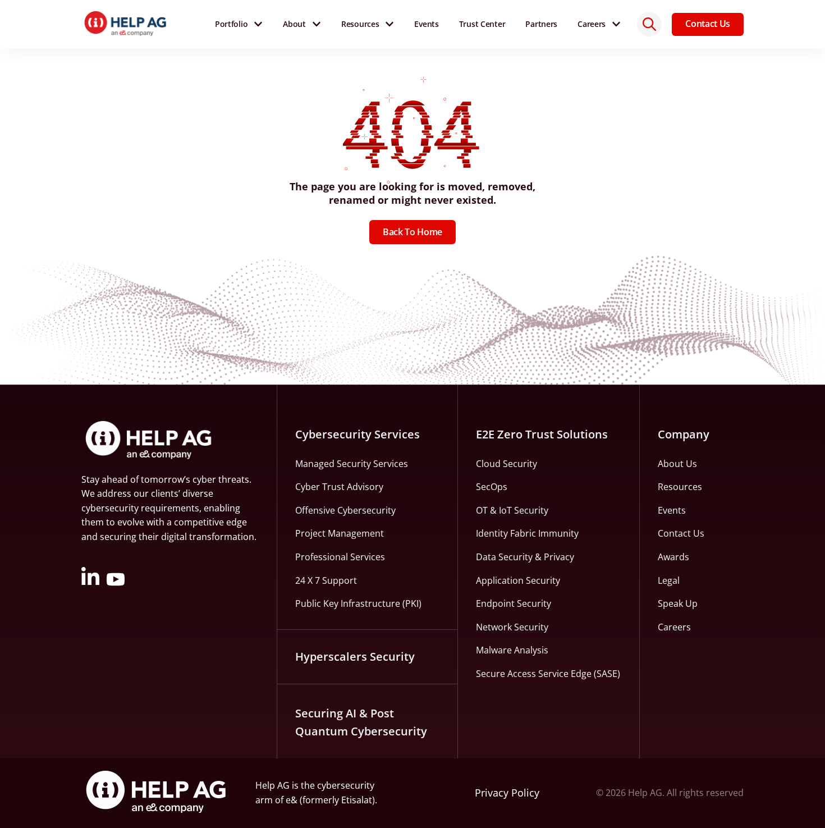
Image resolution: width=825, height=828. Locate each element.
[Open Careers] (616, 24)
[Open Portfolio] (258, 24)
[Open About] (316, 24)
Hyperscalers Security (355, 656)
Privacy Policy (507, 792)
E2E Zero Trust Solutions (542, 434)
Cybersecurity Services (357, 434)
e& (291, 800)
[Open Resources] (389, 24)
